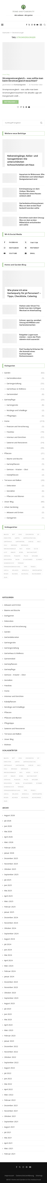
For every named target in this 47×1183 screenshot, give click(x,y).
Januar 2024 (9, 976)
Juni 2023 (8, 1014)
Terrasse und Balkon (24, 480)
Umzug (6, 570)
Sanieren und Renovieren (25, 442)
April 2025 (8, 896)
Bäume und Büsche (25, 458)
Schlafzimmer (27, 559)
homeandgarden (20, 85)
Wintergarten (37, 570)
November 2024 (11, 923)
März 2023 (8, 1030)
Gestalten (25, 491)
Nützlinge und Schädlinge (25, 410)
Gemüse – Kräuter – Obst (25, 469)
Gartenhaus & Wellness (25, 389)
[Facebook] (26, 24)
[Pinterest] (34, 24)
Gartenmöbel (25, 394)
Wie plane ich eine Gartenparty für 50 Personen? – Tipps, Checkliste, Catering (24, 293)
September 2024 (11, 933)
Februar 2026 (10, 847)
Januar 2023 (9, 1041)
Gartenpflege (24, 399)
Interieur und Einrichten (25, 437)
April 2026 (8, 837)
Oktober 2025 (10, 869)
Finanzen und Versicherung (25, 426)
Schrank (39, 559)
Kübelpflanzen (25, 475)
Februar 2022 (10, 1100)
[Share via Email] (29, 107)
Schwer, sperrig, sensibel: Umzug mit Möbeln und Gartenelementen (30, 322)
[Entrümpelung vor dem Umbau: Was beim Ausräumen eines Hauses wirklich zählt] (9, 192)
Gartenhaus (8, 541)
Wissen (6, 574)
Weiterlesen (9, 102)
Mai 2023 (8, 1019)
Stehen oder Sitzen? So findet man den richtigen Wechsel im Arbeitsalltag (30, 308)
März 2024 (8, 966)
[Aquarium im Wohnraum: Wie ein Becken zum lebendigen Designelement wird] (9, 178)
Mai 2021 (8, 1137)
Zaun (5, 577)
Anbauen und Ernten (25, 512)
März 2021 (8, 1148)
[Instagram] (32, 24)
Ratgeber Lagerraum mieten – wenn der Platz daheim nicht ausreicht (30, 337)
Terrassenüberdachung (12, 567)
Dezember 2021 (11, 1105)
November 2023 (11, 987)
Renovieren (8, 559)
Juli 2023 (7, 1009)
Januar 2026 (9, 853)
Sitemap (39, 1175)
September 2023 (11, 998)
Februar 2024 (10, 971)
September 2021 (11, 1121)
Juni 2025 (8, 885)
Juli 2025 (7, 880)
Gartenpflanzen (25, 464)
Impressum (9, 1175)
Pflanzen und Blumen (25, 496)
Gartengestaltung (25, 383)
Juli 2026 (7, 821)
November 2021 (11, 1111)
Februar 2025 (10, 906)
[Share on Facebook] (20, 107)
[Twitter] (29, 24)
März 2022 (8, 1094)
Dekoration (25, 485)
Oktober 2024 (10, 928)
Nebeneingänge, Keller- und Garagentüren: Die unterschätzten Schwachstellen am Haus (22, 160)
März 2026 (8, 842)
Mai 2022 (8, 1084)
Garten (17, 538)
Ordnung (7, 556)
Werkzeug (25, 570)
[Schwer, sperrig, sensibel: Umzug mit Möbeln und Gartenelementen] (9, 324)
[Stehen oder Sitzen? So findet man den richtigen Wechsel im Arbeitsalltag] (9, 309)
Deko (20, 534)
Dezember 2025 (11, 858)
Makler (13, 552)
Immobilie (14, 545)
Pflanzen (24, 453)
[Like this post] (18, 107)
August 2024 (9, 939)
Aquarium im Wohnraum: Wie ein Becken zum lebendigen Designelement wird (31, 176)
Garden (24, 372)
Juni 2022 (8, 1078)
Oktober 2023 (10, 992)
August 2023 (9, 1003)
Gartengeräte (25, 405)
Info (20, 549)
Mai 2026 (8, 831)
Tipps (25, 567)
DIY (38, 534)
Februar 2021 (10, 1154)
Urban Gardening (24, 507)
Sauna (17, 559)
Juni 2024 (8, 949)
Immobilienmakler (10, 549)
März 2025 (8, 901)
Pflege (26, 556)
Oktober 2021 (10, 1116)
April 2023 (8, 1025)
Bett (13, 534)
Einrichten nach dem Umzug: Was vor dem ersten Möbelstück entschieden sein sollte (31, 221)
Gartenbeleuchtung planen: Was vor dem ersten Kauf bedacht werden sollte (31, 205)
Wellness (15, 570)
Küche (36, 549)
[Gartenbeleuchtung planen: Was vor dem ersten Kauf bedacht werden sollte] (9, 207)
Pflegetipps (25, 415)
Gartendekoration (25, 378)
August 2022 (9, 1068)
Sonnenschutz (9, 563)
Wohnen (25, 448)
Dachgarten (25, 518)
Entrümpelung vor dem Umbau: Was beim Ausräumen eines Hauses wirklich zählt (30, 192)
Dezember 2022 (11, 1046)
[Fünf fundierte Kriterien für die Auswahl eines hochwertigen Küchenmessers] (9, 353)
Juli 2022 (7, 1073)
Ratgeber (35, 556)
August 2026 (9, 815)
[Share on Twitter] (23, 107)
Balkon (6, 534)
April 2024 (8, 960)
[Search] (44, 24)
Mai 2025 (8, 890)
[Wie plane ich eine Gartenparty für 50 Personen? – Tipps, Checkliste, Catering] (23, 284)
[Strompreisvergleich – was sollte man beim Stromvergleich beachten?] (23, 56)
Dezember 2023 (11, 982)
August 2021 (9, 1127)
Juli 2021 (7, 1132)
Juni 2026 (8, 826)
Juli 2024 (7, 944)
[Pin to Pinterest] (26, 107)
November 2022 (11, 1051)
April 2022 (8, 1089)
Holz (5, 545)
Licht (5, 552)
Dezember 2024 (11, 917)
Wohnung (24, 574)
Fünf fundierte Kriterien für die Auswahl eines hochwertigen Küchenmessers (31, 352)
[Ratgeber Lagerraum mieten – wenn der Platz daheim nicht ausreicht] (9, 338)
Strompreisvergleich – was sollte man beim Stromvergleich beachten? (22, 79)
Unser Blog (24, 501)
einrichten (7, 538)
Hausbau (25, 432)
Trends (33, 567)
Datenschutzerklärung (25, 1175)
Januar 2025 (9, 912)
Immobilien (24, 545)
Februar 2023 (10, 1035)
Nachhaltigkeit (32, 552)
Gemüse (30, 541)
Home (24, 421)
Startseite (6, 33)
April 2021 (8, 1143)
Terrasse (21, 563)
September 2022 (11, 1062)
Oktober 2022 (10, 1057)
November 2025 (11, 863)
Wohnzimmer (36, 574)
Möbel (21, 552)
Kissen (28, 549)
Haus (38, 541)
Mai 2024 (8, 955)
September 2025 (11, 874)
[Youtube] (37, 24)
